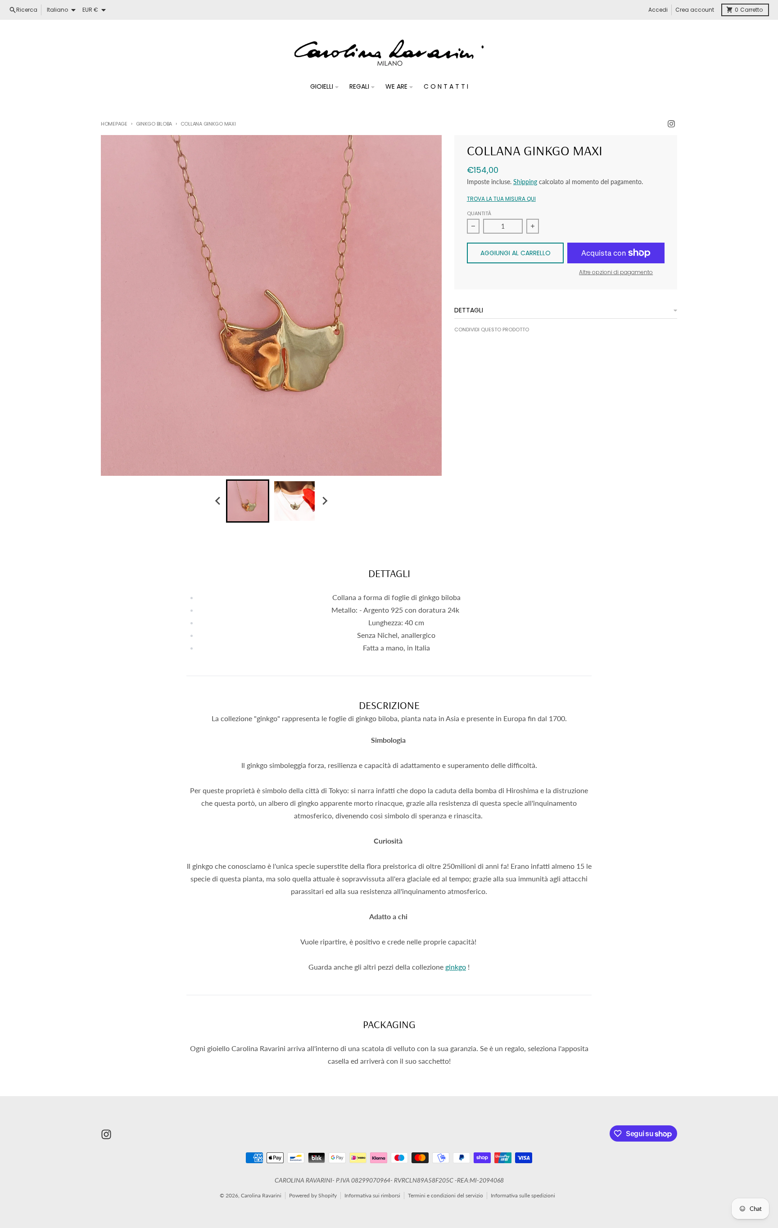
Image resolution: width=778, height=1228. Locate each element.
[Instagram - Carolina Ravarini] (671, 124)
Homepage (114, 123)
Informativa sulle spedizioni (523, 1195)
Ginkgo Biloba (154, 123)
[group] (247, 501)
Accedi (658, 10)
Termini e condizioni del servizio (445, 1195)
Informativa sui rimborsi (372, 1195)
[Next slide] (324, 501)
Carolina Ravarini (261, 1195)
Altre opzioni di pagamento (616, 272)
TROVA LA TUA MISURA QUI (501, 199)
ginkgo (455, 966)
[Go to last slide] (218, 501)
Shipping (525, 181)
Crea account (694, 10)
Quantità (479, 213)
